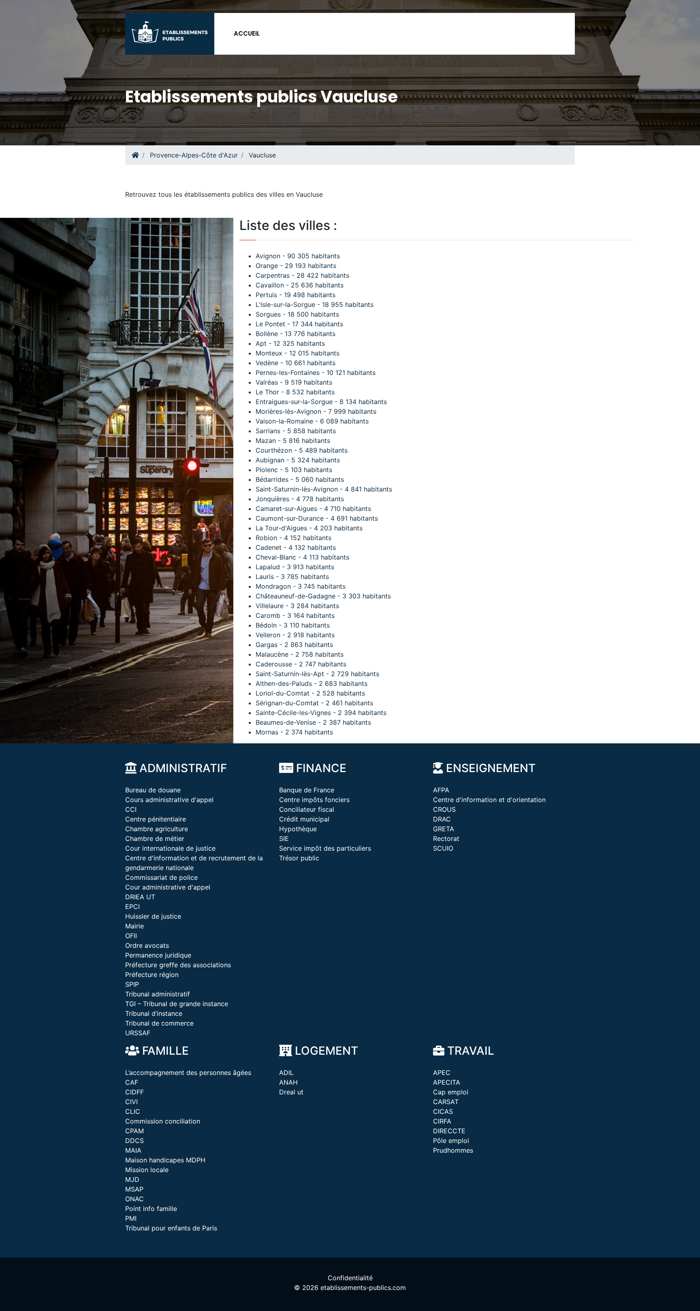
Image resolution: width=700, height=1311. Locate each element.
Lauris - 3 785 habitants (292, 576)
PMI (131, 1218)
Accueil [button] (247, 33)
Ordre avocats (147, 945)
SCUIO (443, 848)
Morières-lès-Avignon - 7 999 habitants (316, 411)
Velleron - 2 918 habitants (295, 635)
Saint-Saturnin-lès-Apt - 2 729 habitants (317, 674)
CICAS (443, 1111)
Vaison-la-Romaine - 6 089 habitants (312, 421)
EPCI (132, 906)
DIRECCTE (449, 1131)
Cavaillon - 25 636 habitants (300, 285)
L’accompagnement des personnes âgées (188, 1072)
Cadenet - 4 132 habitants (296, 547)
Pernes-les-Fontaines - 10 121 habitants (316, 372)
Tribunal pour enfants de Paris (171, 1228)
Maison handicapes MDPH (165, 1160)
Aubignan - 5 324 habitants (298, 460)
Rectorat (446, 838)
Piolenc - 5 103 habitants (294, 470)
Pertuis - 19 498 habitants (295, 295)
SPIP (132, 984)
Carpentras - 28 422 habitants (302, 275)
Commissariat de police (161, 877)
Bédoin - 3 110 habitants (293, 625)
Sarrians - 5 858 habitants (296, 431)
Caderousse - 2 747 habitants (301, 664)
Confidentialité (350, 1278)
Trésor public (299, 858)
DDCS (134, 1140)
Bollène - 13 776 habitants (295, 334)
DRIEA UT (140, 897)
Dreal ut (291, 1092)
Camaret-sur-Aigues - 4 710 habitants (313, 508)
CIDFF (134, 1092)
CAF (131, 1082)
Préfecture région (152, 974)
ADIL (286, 1072)
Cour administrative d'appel (167, 887)
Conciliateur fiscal (306, 809)
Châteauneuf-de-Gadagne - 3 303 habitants (323, 596)
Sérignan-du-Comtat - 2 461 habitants (314, 703)
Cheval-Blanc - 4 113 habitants (302, 557)
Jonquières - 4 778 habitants (300, 499)
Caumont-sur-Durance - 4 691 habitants (317, 518)
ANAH (288, 1082)
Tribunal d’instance (153, 1013)
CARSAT (446, 1102)
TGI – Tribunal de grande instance (176, 1004)
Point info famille (151, 1209)
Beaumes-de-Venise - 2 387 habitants (313, 722)
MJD (132, 1179)
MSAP (134, 1189)
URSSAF (137, 1033)
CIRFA (442, 1121)
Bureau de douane (153, 790)
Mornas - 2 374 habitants (294, 732)
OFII (131, 936)
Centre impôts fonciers (314, 800)
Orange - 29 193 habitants (296, 266)
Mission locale (147, 1170)
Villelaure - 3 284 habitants (297, 606)
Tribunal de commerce (159, 1023)
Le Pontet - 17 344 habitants (299, 324)
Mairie (134, 926)
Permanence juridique (158, 955)
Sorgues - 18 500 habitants (297, 314)
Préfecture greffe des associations (178, 965)
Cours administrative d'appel (169, 800)
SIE (284, 838)
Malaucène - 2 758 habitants (300, 654)
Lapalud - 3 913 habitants (295, 567)
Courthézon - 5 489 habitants (302, 450)
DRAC (442, 819)
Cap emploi (450, 1092)
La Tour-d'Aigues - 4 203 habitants (309, 528)
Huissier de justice (153, 916)
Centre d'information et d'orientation (489, 800)
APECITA (446, 1082)
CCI (131, 809)
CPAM (134, 1131)
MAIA (133, 1150)
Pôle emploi (451, 1140)
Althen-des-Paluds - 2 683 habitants (311, 683)
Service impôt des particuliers (325, 848)
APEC (441, 1072)
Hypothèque (298, 829)
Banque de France (306, 790)
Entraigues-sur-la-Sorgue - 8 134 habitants (321, 402)
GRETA (443, 829)
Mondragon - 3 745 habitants (301, 586)
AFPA (441, 790)
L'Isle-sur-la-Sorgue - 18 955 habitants (314, 304)
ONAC (134, 1199)
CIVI (131, 1102)
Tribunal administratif (157, 994)
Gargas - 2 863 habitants (294, 645)
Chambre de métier (154, 838)
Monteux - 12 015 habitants (297, 353)
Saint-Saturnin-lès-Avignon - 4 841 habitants (324, 489)
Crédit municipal (304, 819)
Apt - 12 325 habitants (290, 343)
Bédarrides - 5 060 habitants (300, 479)
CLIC (132, 1111)
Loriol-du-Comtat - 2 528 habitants (310, 693)
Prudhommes (453, 1150)
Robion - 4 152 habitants (293, 538)
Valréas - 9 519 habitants (294, 382)
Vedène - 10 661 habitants (295, 363)
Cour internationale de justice (170, 848)
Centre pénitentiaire (155, 819)
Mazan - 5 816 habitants (293, 440)
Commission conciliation (162, 1121)
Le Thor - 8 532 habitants (295, 392)
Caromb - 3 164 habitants (295, 615)
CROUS (444, 809)
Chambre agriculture (156, 829)
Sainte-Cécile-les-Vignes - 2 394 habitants (321, 713)
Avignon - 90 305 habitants (298, 256)
